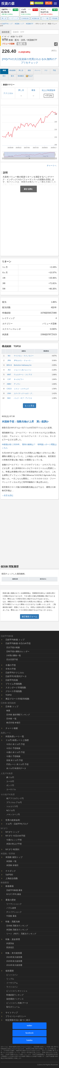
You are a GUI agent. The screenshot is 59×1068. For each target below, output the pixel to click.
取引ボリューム (13, 1007)
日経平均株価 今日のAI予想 (18, 643)
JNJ (9, 370)
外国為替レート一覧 (14, 736)
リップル (10, 979)
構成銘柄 (12, 70)
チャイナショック (14, 912)
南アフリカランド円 (15, 798)
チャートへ (51, 165)
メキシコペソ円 (13, 814)
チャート (38, 70)
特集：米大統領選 (13, 953)
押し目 (48, 3)
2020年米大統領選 (14, 961)
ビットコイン (12, 975)
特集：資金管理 (12, 939)
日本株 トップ (11, 706)
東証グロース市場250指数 (17, 699)
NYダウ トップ (12, 832)
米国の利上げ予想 (14, 844)
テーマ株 (45, 18)
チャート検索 (11, 728)
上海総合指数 (11, 878)
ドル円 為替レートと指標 (17, 740)
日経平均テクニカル (14, 672)
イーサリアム (12, 983)
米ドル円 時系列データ (16, 768)
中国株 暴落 (11, 916)
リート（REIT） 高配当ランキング (21, 934)
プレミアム (39, 3)
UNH (9, 393)
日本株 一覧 (11, 718)
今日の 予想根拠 (13, 748)
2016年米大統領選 (14, 965)
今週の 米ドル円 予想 (15, 752)
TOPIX (8, 695)
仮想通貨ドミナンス (15, 999)
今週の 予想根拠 (13, 756)
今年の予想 (10, 669)
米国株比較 (35, 18)
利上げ (29, 76)
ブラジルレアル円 (14, 802)
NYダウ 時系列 (12, 849)
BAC (9, 398)
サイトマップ (11, 1012)
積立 (4, 76)
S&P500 (9, 874)
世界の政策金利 (12, 820)
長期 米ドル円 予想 (14, 760)
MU (9, 356)
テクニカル (8, 93)
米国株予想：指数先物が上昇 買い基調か (25, 421)
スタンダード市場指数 (15, 687)
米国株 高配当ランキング (17, 930)
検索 (8, 710)
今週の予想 (10, 665)
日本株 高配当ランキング (17, 926)
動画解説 (21, 76)
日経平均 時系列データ (16, 676)
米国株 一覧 (11, 861)
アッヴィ (17, 384)
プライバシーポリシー (15, 1016)
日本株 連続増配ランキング (18, 714)
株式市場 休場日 (13, 723)
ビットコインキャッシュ (16, 991)
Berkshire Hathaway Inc (23, 365)
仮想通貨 (9, 971)
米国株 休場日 (12, 865)
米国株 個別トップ (14, 857)
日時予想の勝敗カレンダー (17, 651)
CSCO (9, 389)
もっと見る (29, 406)
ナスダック (10, 871)
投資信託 (10, 947)
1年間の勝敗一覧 (13, 655)
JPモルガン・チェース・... (23, 360)
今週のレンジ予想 (14, 840)
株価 (4, 70)
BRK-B (9, 365)
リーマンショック (14, 904)
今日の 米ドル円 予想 (15, 744)
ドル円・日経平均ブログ (16, 824)
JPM (9, 360)
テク (45, 70)
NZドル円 (10, 810)
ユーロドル (11, 789)
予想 (54, 70)
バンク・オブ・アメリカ (23, 398)
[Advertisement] (29, 223)
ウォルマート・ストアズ (23, 375)
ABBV (9, 384)
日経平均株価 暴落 (14, 890)
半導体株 (54, 18)
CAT (9, 379)
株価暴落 (9, 886)
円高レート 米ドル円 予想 (17, 764)
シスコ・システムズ (21, 389)
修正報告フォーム (29, 616)
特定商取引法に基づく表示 (17, 1020)
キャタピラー (19, 379)
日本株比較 (25, 18)
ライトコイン (12, 987)
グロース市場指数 (13, 691)
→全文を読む (7, 495)
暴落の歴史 (10, 900)
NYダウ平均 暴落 (13, 894)
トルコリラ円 (12, 806)
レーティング (13, 18)
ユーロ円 (10, 781)
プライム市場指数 (13, 684)
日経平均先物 (11, 680)
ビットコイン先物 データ (17, 1003)
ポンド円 (10, 785)
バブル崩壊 (11, 908)
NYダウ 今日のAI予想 (15, 836)
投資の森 (8, 3)
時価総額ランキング (15, 995)
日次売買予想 (12, 659)
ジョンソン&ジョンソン (22, 370)
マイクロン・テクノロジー (24, 356)
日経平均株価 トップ (15, 639)
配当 (12, 76)
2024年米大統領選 (14, 957)
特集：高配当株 (12, 921)
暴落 (29, 70)
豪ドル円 (10, 777)
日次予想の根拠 (13, 647)
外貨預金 (10, 943)
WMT (9, 375)
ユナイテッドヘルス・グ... (23, 393)
